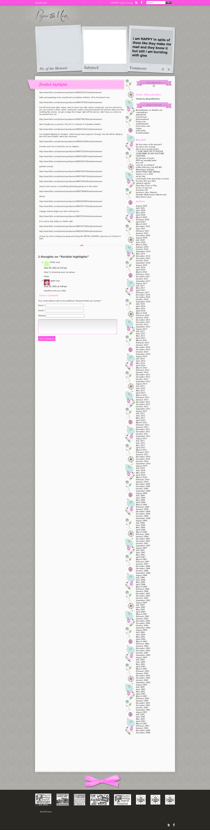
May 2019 (140, 253)
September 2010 (143, 463)
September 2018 (143, 262)
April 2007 (140, 556)
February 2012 (142, 424)
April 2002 (140, 693)
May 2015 (140, 335)
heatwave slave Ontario (146, 192)
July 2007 (140, 550)
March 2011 (141, 449)
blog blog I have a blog (146, 185)
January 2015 (142, 344)
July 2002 (140, 686)
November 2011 (143, 431)
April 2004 (140, 639)
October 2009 (142, 488)
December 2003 (143, 648)
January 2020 (142, 246)
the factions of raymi (145, 158)
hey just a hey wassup (145, 146)
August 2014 (141, 356)
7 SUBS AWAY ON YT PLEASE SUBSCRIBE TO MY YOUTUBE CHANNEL (150, 153)
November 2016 (143, 296)
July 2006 (140, 577)
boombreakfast (142, 132)
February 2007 (142, 561)
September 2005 (143, 600)
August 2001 (141, 712)
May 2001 (140, 718)
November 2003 (143, 650)
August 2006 (141, 575)
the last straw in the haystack (149, 144)
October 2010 (142, 461)
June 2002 (140, 689)
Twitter (137, 2)
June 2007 (140, 552)
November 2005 (143, 595)
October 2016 (142, 299)
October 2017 (142, 278)
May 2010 (140, 472)
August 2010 (141, 465)
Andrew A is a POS (144, 173)
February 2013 (142, 397)
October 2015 (142, 324)
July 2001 (140, 714)
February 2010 (142, 479)
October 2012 (142, 406)
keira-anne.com (143, 125)
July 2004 (140, 632)
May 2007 (140, 554)
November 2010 (143, 458)
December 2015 (143, 319)
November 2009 (143, 486)
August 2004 (141, 629)
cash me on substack (145, 164)
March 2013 (141, 395)
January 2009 (142, 509)
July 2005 (140, 604)
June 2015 (140, 333)
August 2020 (141, 237)
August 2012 (141, 411)
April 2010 (140, 474)
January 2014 (142, 372)
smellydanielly (142, 123)
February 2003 (142, 671)
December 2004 (143, 620)
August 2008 (141, 520)
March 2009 (141, 504)
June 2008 (140, 525)
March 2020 (141, 244)
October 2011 (142, 433)
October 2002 (142, 680)
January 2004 (142, 645)
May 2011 (140, 445)
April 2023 (140, 221)
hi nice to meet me (144, 187)
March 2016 (141, 312)
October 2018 (142, 260)
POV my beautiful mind (146, 160)
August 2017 (141, 283)
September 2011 (143, 436)
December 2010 (143, 456)
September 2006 (143, 572)
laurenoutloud (142, 119)
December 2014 (143, 347)
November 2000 (143, 732)
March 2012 (141, 422)
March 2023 (141, 224)
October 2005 (142, 598)
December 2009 (143, 483)
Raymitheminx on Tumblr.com (149, 109)
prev (162, 70)
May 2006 (140, 582)
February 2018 (142, 274)
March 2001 (141, 723)
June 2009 (140, 497)
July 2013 (140, 385)
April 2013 (140, 392)
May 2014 (140, 363)
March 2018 (141, 271)
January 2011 (142, 454)
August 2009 (141, 493)
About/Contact (41, 2)
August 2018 (141, 265)
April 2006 (140, 584)
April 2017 (140, 290)
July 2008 (140, 522)
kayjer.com (141, 121)
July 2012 (140, 413)
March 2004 (141, 641)
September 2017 (143, 281)
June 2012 (140, 415)
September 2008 (143, 518)
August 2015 (141, 328)
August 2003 (141, 657)
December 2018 (143, 255)
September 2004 (143, 627)
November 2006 (143, 568)
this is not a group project (147, 148)
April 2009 (140, 502)
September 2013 (143, 381)
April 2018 (140, 269)
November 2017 (143, 276)
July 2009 (140, 495)
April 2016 (140, 310)
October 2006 (142, 570)
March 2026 (141, 217)
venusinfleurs (142, 112)
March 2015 (141, 340)
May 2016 (140, 308)
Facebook (142, 2)
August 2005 (141, 602)
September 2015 (143, 326)
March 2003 (141, 668)
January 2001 (142, 728)
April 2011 (140, 447)
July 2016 (140, 303)
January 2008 (142, 536)
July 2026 (140, 208)
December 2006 (143, 566)
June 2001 (140, 716)
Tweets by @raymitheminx (148, 99)
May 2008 (140, 527)
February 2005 (142, 616)
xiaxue (139, 128)
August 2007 (141, 547)
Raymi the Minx (52, 16)
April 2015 (140, 338)
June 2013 (140, 388)
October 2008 (142, 515)
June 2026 (140, 210)
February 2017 (142, 292)
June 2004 (140, 634)
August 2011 (141, 438)
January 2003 (142, 673)
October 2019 (142, 249)
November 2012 (143, 404)
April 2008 (140, 529)
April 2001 (140, 721)
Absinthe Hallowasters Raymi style (151, 194)
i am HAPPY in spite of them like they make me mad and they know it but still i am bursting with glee (151, 47)
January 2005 (142, 618)
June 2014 (140, 360)
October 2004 (142, 625)
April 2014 (140, 365)
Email (41, 310)
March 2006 (141, 586)
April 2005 (140, 611)
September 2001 (143, 709)
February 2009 (142, 506)
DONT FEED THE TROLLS (148, 171)
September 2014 (143, 353)
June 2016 (140, 306)
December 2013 (143, 374)
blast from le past (143, 196)
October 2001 (142, 707)
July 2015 (140, 331)
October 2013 (142, 379)
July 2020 (140, 239)
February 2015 (142, 342)
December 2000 (143, 730)
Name (41, 305)
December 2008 (143, 511)
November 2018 (143, 258)
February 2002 (142, 698)
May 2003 (140, 664)
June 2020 (140, 242)
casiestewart (141, 116)
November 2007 (143, 541)
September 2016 (143, 301)
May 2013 (140, 390)
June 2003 (140, 661)
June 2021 (140, 228)
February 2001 (142, 725)
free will (139, 162)
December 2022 (143, 226)
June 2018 (140, 267)
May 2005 (140, 609)
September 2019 (143, 251)
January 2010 (142, 481)
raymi (52, 281)
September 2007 (143, 545)
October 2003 (142, 652)
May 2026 (140, 212)
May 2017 (140, 287)
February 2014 (142, 369)
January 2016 (142, 317)
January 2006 (142, 591)
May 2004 (140, 636)
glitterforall (141, 114)
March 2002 (141, 696)
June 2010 (140, 470)
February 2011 (142, 452)
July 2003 (140, 659)
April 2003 (140, 666)
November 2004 (143, 623)
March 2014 (141, 367)
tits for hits (140, 176)
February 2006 (142, 588)
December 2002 (143, 675)
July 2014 (140, 358)
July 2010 (140, 468)
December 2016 (143, 294)
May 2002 (140, 691)
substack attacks (143, 183)
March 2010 (141, 477)
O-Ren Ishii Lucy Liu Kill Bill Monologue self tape (149, 168)
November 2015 (143, 322)
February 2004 (142, 643)
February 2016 (142, 315)
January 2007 (142, 563)
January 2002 (142, 700)
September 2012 (143, 408)
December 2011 (143, 429)
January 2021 (142, 233)
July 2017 (140, 285)
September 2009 (143, 490)
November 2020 (143, 235)
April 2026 (140, 214)
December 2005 (143, 593)
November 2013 (143, 376)
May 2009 (140, 499)
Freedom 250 (142, 189)
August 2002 (141, 684)
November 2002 (143, 677)
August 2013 (141, 383)
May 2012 (140, 417)
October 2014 (142, 351)
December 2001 (143, 702)
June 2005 (140, 607)
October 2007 (142, 543)
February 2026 (142, 219)
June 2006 (140, 579)
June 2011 (140, 442)
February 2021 (142, 230)
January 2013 (142, 399)
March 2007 (141, 559)
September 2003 (143, 655)
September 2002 (143, 682)
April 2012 (140, 420)
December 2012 (143, 401)
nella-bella (140, 130)
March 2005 (141, 613)
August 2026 (141, 205)
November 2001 (143, 705)
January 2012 (142, 426)
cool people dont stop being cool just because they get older (152, 179)
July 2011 (140, 440)
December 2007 (143, 538)
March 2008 (141, 531)
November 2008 (143, 513)
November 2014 (143, 349)
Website (41, 315)
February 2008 (142, 534)
